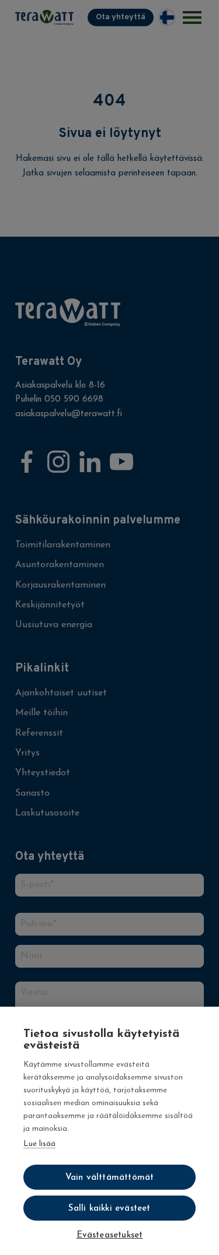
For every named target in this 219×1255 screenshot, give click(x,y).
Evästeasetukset (110, 1235)
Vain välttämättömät (109, 1177)
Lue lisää (39, 1144)
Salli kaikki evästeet (109, 1208)
